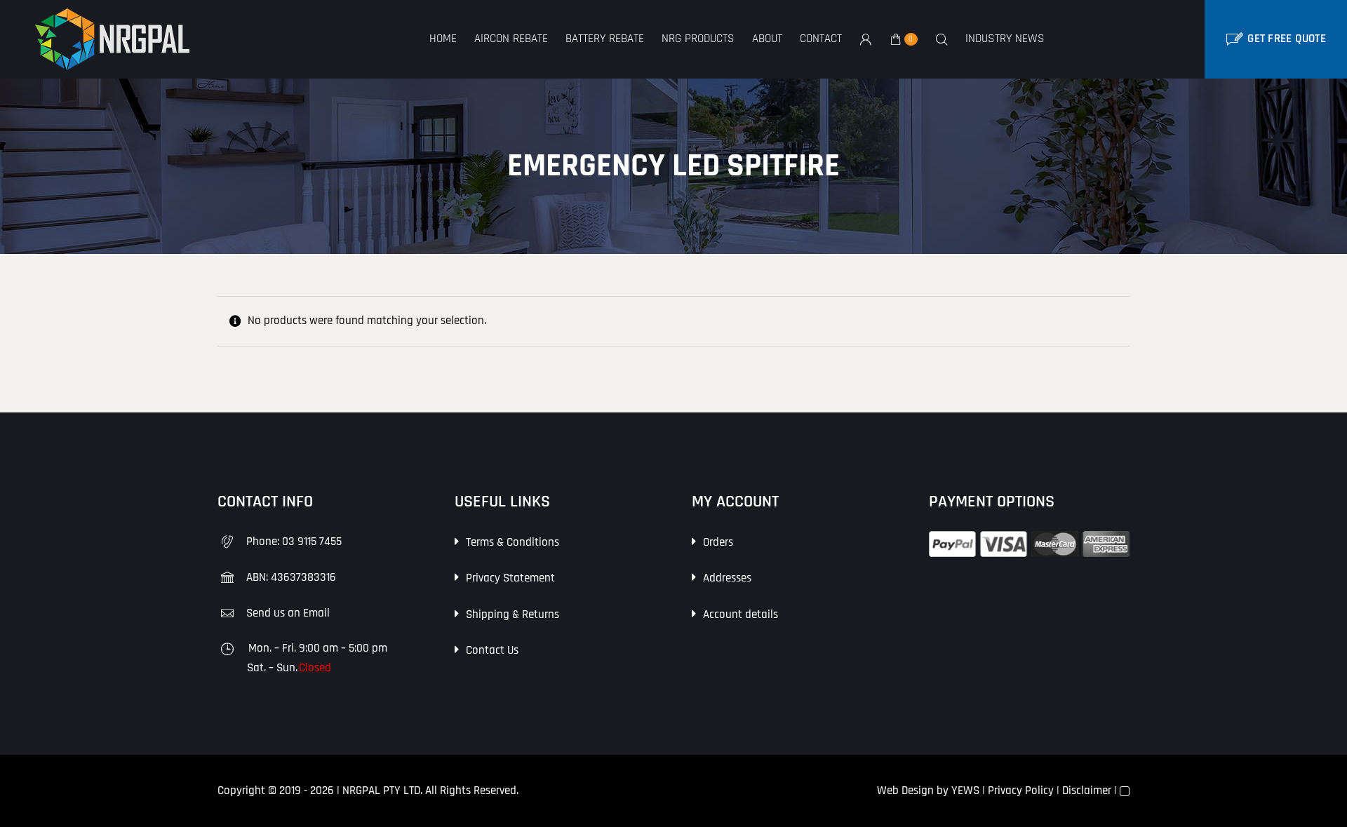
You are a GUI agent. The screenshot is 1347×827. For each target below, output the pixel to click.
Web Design (905, 790)
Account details (740, 614)
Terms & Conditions (512, 542)
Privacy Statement (510, 578)
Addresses (727, 578)
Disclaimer (1086, 790)
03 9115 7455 (312, 541)
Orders (718, 542)
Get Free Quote (1286, 38)
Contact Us (492, 650)
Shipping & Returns (512, 614)
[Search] (941, 40)
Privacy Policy (1021, 790)
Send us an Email (288, 613)
